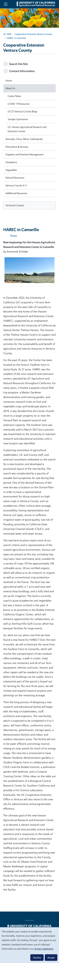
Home (8, 80)
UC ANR (7, 34)
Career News (14, 96)
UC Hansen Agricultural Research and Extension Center (27, 129)
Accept (51, 957)
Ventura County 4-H (16, 185)
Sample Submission (18, 119)
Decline (37, 957)
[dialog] (29, 945)
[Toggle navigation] (6, 4)
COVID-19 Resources (19, 103)
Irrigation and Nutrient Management (24, 154)
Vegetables (11, 170)
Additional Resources (16, 193)
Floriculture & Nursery (16, 146)
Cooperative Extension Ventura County (33, 34)
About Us (10, 88)
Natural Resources (14, 177)
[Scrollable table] (29, 272)
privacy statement (43, 948)
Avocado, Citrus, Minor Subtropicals (24, 139)
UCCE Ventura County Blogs (22, 111)
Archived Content (15, 205)
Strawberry (11, 162)
